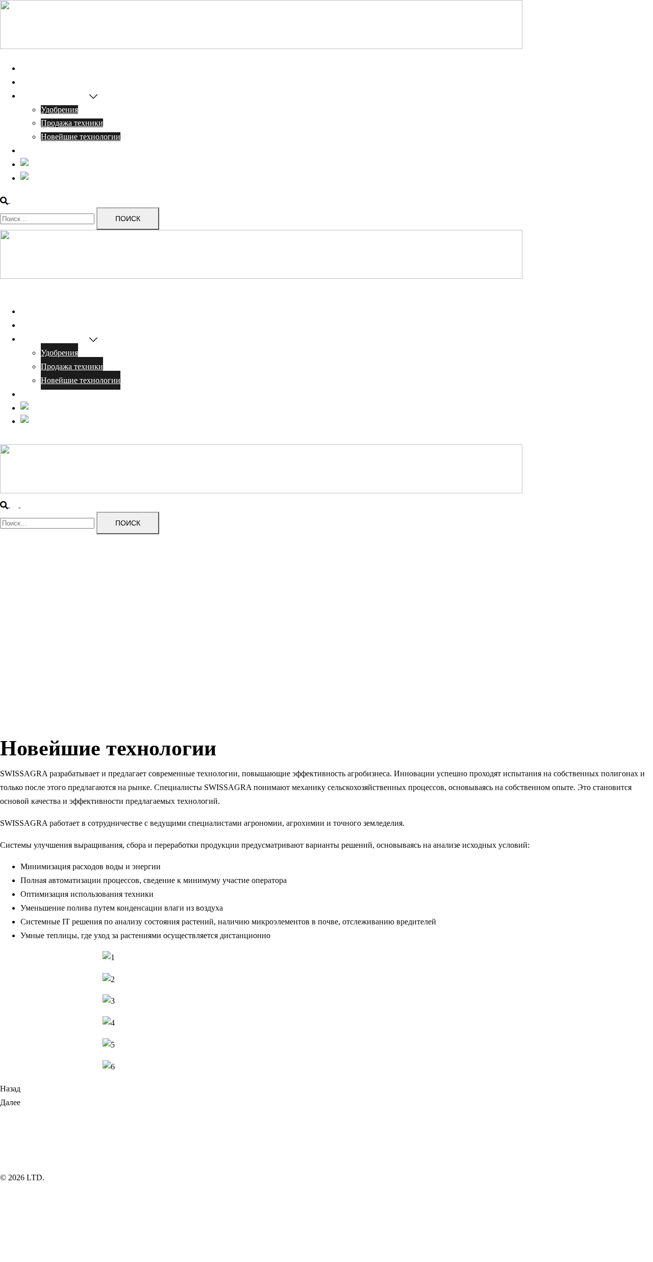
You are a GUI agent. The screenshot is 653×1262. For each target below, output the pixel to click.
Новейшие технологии (80, 136)
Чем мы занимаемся (54, 95)
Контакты (37, 150)
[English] (36, 164)
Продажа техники (72, 122)
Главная (34, 68)
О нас (30, 82)
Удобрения (59, 109)
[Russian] (37, 178)
